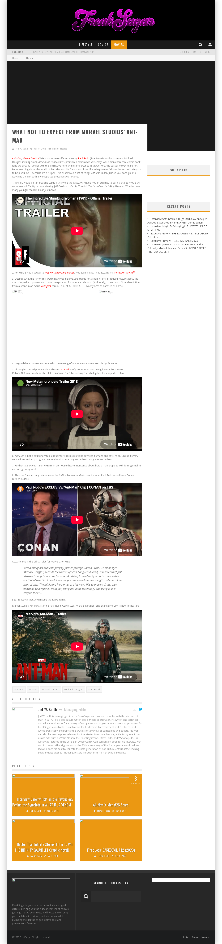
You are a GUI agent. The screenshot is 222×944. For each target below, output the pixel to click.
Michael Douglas (73, 689)
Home (15, 58)
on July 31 (128, 272)
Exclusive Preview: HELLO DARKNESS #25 (174, 240)
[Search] (201, 44)
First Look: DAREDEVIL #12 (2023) (111, 850)
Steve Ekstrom (103, 810)
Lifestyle (85, 45)
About (208, 52)
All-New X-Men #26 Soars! (111, 805)
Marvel (65, 369)
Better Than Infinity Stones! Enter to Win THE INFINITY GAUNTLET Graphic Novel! (44, 847)
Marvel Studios (31, 158)
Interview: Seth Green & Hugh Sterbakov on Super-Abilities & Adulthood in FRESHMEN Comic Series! (84, 52)
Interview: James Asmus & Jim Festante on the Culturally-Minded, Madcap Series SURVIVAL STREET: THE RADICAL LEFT (177, 248)
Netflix (118, 272)
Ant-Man (19, 689)
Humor (55, 148)
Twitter (197, 52)
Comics (103, 45)
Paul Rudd (83, 158)
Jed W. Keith (22, 148)
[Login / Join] (210, 44)
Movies (119, 45)
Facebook (184, 52)
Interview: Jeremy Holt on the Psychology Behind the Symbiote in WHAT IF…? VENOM (43, 802)
